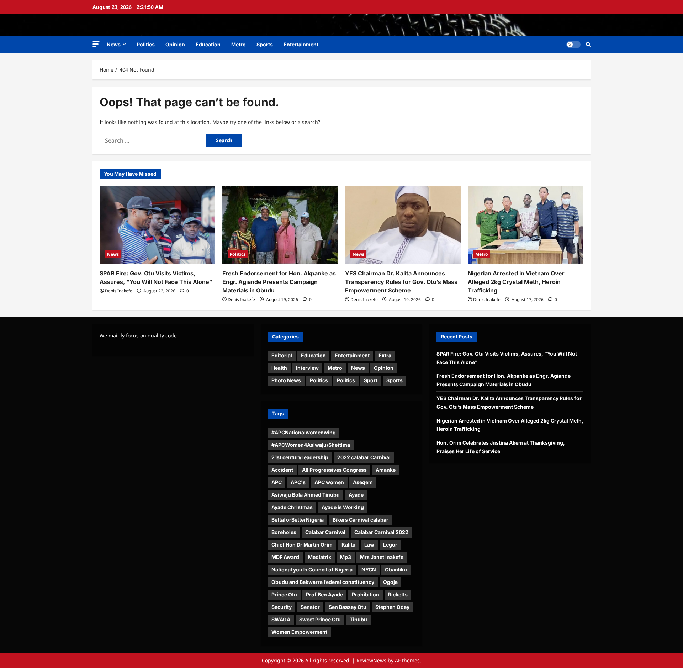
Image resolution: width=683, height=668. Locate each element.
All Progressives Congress (334, 470)
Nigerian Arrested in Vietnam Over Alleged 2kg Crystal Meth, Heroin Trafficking (516, 282)
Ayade (356, 495)
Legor (390, 545)
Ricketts (398, 594)
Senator (310, 607)
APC (276, 482)
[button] (96, 44)
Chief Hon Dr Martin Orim (302, 545)
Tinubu (358, 619)
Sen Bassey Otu (347, 607)
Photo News (286, 380)
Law (369, 545)
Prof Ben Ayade (324, 594)
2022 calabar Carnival (364, 457)
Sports (264, 44)
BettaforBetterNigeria (297, 520)
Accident (282, 470)
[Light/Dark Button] (573, 44)
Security (281, 607)
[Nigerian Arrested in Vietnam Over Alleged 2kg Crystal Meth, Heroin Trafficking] (525, 225)
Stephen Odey (392, 607)
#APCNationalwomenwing (303, 432)
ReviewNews (371, 660)
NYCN (368, 569)
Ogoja (390, 582)
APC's (298, 482)
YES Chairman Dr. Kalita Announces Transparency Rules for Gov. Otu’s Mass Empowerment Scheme (401, 282)
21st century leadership (299, 457)
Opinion (175, 44)
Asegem (363, 482)
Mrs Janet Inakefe (381, 557)
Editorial (281, 355)
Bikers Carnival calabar (360, 520)
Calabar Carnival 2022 (381, 532)
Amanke (386, 470)
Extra (384, 355)
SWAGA (280, 619)
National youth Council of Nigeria (312, 569)
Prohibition (365, 594)
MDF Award (285, 557)
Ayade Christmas (292, 507)
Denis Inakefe (118, 291)
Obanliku (396, 569)
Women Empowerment (299, 632)
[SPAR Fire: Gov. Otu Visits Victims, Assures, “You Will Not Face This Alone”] (157, 225)
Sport (370, 380)
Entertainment (301, 44)
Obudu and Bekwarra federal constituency (322, 582)
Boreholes (283, 532)
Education (208, 44)
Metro (238, 44)
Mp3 (345, 557)
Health (279, 368)
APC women (329, 482)
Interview (307, 368)
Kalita (348, 545)
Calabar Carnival (325, 532)
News (114, 44)
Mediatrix (319, 557)
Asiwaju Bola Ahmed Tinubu (305, 495)
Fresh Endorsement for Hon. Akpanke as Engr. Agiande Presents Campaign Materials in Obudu (279, 282)
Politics (146, 44)
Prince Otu (284, 594)
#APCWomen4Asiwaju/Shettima (310, 445)
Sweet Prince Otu (320, 619)
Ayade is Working (343, 507)
